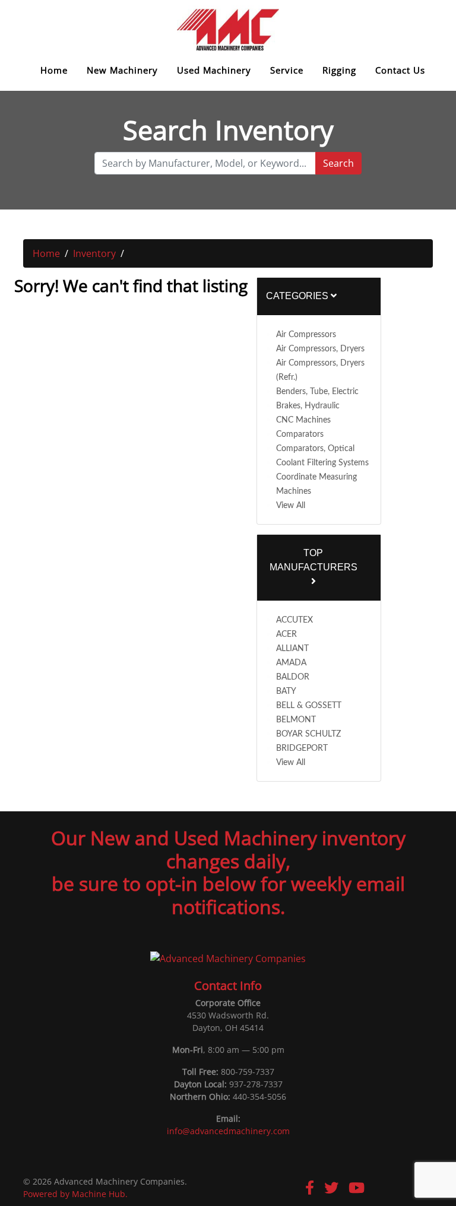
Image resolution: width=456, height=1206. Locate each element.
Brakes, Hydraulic (308, 406)
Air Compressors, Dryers (320, 349)
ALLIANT (292, 649)
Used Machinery (214, 70)
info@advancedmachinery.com (228, 1131)
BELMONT (296, 720)
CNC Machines (303, 420)
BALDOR (292, 677)
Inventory (94, 253)
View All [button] (290, 506)
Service (286, 70)
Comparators (300, 434)
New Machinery (122, 70)
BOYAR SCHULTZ (308, 734)
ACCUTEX (294, 620)
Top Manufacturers (313, 560)
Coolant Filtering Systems (322, 463)
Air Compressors (306, 335)
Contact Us (400, 70)
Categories (298, 296)
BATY (286, 691)
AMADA (291, 663)
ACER (286, 634)
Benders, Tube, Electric (317, 392)
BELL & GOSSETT (308, 706)
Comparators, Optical (315, 449)
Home (54, 70)
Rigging (339, 70)
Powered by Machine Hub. (75, 1193)
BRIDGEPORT (302, 748)
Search (338, 163)
